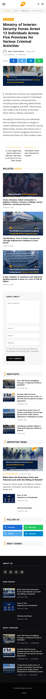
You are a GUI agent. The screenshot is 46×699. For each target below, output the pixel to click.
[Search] (42, 4)
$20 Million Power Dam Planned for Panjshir (32, 153)
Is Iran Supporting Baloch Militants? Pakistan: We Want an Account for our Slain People (13, 155)
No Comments (10, 54)
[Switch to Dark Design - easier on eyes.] (38, 4)
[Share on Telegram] (31, 61)
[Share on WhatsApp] (39, 61)
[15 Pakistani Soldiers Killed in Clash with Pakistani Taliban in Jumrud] (9, 429)
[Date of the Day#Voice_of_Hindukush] (9, 498)
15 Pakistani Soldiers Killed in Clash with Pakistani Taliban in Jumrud (29, 428)
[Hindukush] (23, 4)
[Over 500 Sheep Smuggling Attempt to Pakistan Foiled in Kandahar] (9, 383)
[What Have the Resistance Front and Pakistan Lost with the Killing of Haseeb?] (23, 459)
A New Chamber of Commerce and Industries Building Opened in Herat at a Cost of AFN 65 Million (22, 279)
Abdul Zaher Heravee (16, 51)
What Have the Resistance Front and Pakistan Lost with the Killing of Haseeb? (23, 479)
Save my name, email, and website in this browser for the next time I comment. (22, 350)
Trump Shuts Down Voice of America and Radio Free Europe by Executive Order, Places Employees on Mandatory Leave (30, 413)
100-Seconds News (24, 508)
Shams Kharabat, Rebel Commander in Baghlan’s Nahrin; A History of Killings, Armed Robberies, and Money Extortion (22, 202)
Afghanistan (8, 19)
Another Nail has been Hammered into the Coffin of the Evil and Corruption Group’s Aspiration (30, 397)
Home (24, 693)
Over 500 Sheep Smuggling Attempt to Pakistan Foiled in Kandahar (29, 382)
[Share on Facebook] (13, 61)
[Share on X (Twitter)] (22, 61)
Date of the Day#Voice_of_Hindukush (27, 496)
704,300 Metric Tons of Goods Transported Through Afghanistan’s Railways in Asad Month (21, 240)
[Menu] (3, 4)
